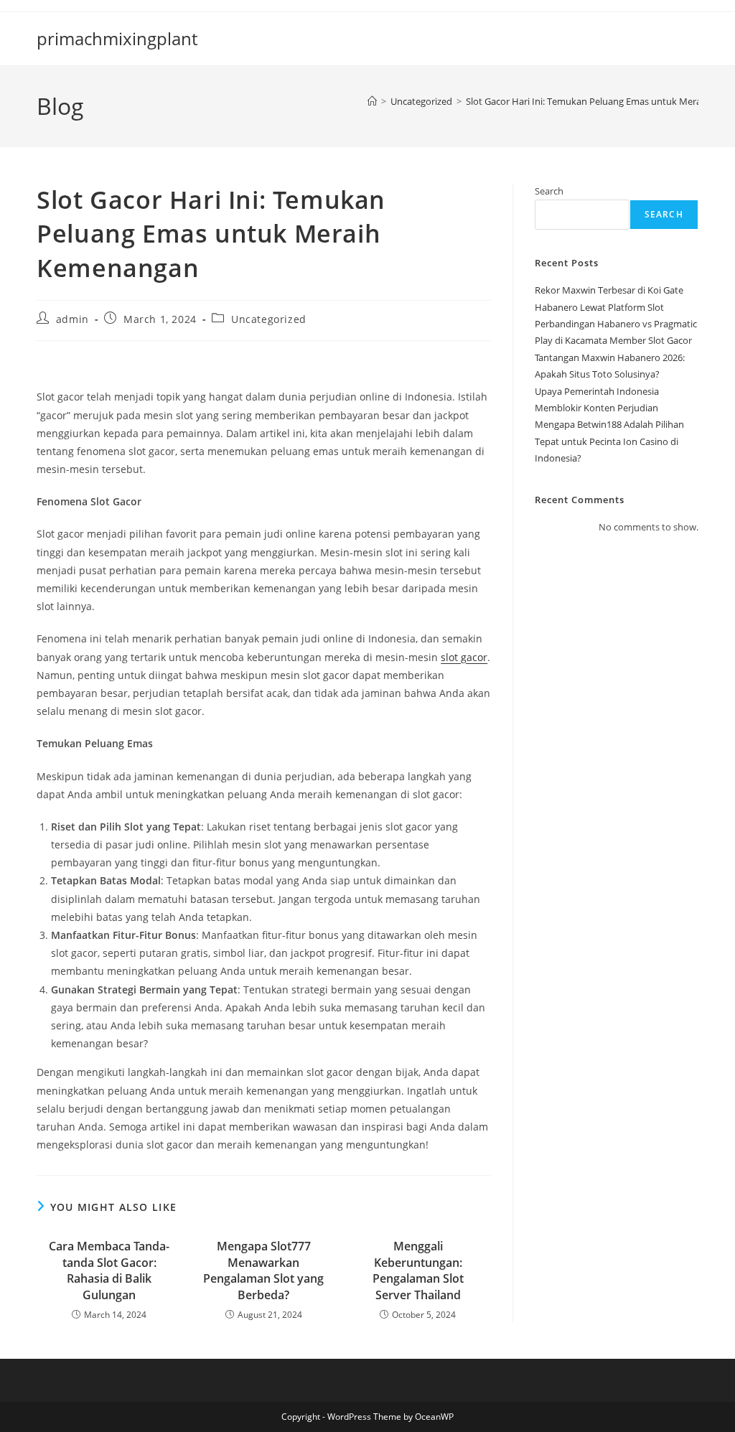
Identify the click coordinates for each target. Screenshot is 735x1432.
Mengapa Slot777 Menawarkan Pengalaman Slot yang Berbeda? (263, 1270)
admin (72, 319)
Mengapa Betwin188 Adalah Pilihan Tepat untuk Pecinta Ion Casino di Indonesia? (609, 441)
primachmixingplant (117, 38)
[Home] (372, 101)
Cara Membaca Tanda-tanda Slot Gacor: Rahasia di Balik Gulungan (109, 1270)
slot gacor (464, 657)
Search (549, 190)
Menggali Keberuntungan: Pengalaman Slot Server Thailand (418, 1270)
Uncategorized (268, 319)
